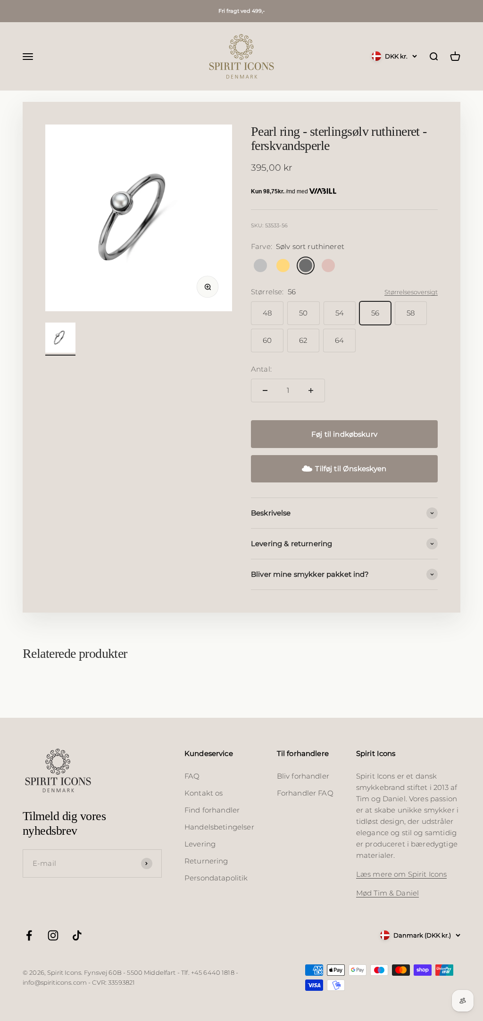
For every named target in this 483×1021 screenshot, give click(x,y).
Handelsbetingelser (219, 826)
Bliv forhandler (303, 776)
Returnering (206, 860)
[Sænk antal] (265, 390)
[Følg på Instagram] (53, 935)
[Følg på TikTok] (77, 935)
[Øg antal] (311, 390)
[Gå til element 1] (60, 339)
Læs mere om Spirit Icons (401, 874)
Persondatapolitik (216, 877)
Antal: (261, 369)
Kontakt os (203, 793)
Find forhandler (212, 809)
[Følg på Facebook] (29, 935)
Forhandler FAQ (305, 793)
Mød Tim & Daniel (387, 892)
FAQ (192, 776)
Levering (200, 843)
